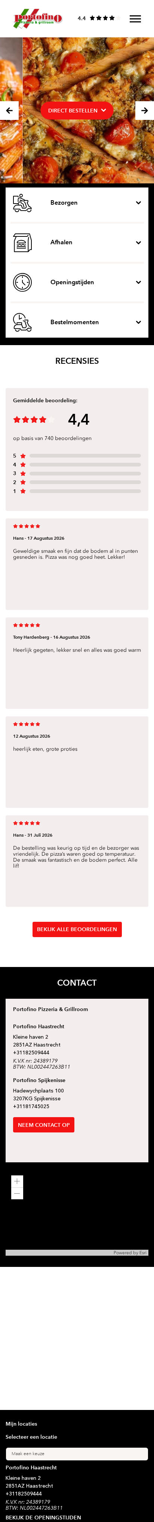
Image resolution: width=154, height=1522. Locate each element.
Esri (143, 1252)
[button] (17, 1181)
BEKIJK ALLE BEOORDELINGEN (77, 929)
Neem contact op (44, 1125)
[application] (77, 1213)
